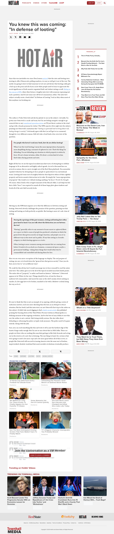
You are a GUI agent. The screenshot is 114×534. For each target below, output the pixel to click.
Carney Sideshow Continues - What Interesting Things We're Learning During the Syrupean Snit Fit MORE (92, 82)
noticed (45, 78)
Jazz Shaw (13, 33)
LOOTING (31, 356)
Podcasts (26, 3)
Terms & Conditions (57, 523)
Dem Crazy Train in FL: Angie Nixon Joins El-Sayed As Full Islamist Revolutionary (92, 89)
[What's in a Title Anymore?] (91, 296)
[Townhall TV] (53, 3)
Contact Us (73, 523)
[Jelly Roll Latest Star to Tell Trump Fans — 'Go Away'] (91, 205)
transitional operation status (33, 123)
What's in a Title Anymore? (88, 307)
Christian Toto (81, 221)
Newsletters (43, 523)
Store (44, 3)
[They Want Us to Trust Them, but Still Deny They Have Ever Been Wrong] (91, 326)
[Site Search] (105, 3)
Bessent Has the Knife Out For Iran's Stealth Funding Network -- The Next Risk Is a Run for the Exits (92, 63)
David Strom (80, 163)
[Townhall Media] (14, 530)
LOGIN (99, 3)
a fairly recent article (49, 310)
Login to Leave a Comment (40, 455)
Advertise (49, 523)
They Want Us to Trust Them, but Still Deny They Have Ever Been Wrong (90, 339)
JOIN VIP (91, 3)
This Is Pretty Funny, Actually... (91, 56)
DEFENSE (23, 356)
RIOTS (38, 356)
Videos (36, 3)
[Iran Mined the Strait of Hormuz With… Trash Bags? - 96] (95, 486)
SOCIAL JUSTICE (47, 356)
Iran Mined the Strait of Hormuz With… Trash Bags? (94, 499)
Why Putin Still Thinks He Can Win (92, 69)
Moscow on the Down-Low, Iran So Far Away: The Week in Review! (91, 127)
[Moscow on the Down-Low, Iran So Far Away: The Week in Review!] (91, 114)
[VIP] (62, 3)
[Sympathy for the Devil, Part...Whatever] (91, 146)
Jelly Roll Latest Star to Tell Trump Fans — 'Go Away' (89, 217)
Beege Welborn (81, 310)
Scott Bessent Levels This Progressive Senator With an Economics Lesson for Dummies (18, 501)
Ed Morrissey (81, 133)
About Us (26, 523)
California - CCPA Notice (84, 523)
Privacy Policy (66, 523)
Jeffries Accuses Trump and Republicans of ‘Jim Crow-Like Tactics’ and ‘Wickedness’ (44, 501)
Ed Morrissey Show (34, 523)
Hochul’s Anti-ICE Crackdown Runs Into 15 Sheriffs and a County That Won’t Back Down (69, 501)
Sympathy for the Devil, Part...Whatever (87, 159)
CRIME (16, 356)
